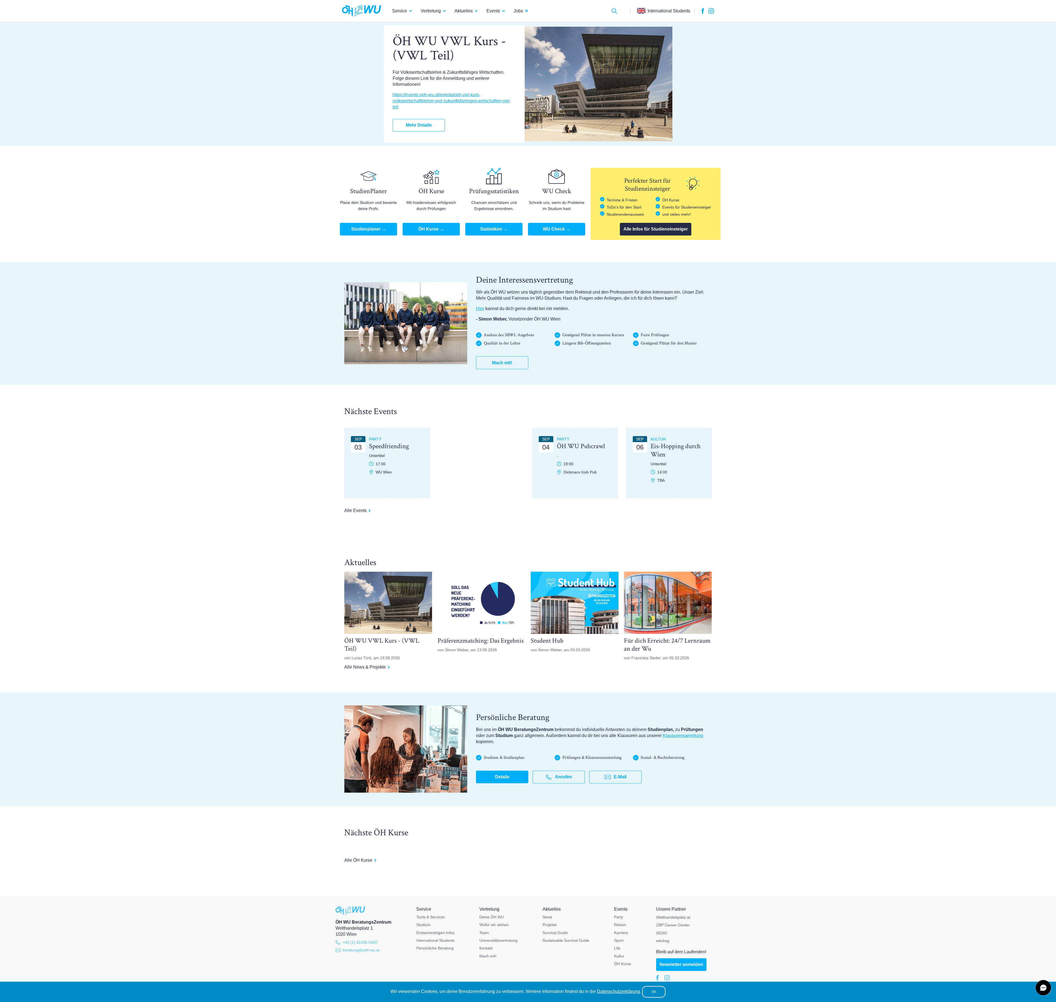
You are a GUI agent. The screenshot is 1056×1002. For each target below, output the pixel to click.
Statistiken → (494, 229)
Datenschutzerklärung (618, 991)
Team (484, 932)
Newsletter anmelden (681, 964)
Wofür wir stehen (494, 924)
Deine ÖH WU (491, 917)
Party (618, 917)
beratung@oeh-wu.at (361, 950)
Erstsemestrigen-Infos (435, 932)
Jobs (518, 11)
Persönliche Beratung (435, 948)
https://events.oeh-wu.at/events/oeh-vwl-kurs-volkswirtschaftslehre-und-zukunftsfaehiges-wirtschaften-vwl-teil (452, 100)
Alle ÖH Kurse (358, 860)
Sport (618, 940)
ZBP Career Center (673, 925)
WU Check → (556, 229)
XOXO (661, 933)
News (547, 917)
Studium (423, 924)
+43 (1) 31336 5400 (360, 942)
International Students (435, 940)
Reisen (620, 924)
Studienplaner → (368, 229)
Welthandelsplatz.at (673, 917)
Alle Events (355, 510)
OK (653, 992)
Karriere (621, 932)
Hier (480, 308)
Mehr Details (419, 125)
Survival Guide (555, 932)
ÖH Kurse (622, 964)
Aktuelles (464, 11)
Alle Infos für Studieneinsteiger (655, 229)
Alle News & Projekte (365, 667)
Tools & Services (430, 917)
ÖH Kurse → (431, 229)
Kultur (619, 956)
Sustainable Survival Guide (566, 940)
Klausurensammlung (683, 735)
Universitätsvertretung (498, 940)
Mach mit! (502, 362)
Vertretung (431, 11)
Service (399, 11)
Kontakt (486, 948)
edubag (662, 940)
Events (493, 11)
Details (502, 776)
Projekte (550, 924)
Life (617, 948)
